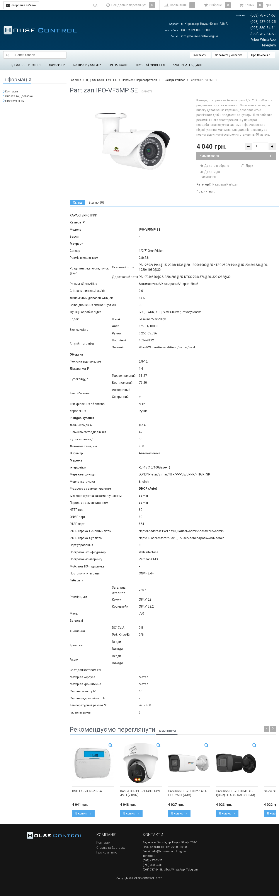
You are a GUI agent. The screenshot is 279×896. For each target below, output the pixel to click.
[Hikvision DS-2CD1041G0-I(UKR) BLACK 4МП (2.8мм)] (237, 763)
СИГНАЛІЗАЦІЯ (118, 64)
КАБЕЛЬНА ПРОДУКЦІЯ (188, 64)
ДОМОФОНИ (57, 64)
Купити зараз (209, 156)
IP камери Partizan (173, 80)
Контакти (200, 55)
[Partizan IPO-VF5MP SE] (133, 141)
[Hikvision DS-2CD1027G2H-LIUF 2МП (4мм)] (189, 763)
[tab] (77, 202)
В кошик (81, 813)
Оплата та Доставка (228, 55)
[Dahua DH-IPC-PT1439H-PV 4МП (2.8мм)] (141, 763)
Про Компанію (260, 55)
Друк (249, 165)
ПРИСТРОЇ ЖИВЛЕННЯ (150, 64)
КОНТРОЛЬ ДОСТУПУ (87, 64)
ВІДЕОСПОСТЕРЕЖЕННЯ (25, 64)
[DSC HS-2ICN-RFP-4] (93, 763)
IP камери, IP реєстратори (139, 80)
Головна (75, 80)
